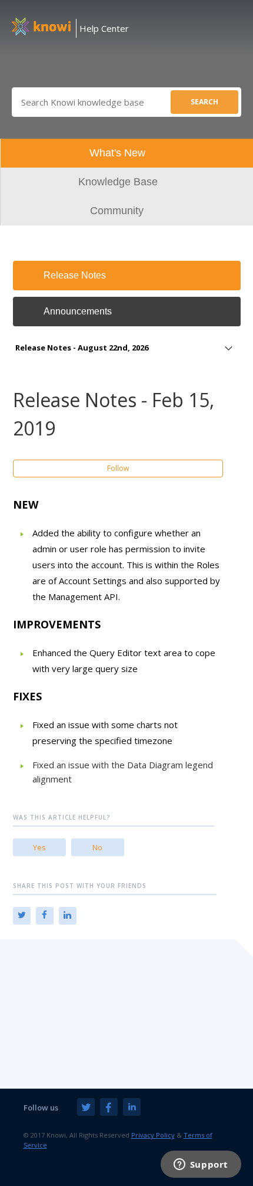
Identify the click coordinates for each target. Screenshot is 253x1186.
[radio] (39, 847)
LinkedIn (67, 916)
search (204, 102)
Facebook (45, 916)
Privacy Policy (153, 1135)
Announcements (78, 311)
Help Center (104, 28)
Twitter (22, 916)
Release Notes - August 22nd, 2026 (81, 347)
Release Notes (75, 275)
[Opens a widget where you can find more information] (200, 1165)
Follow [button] (118, 468)
